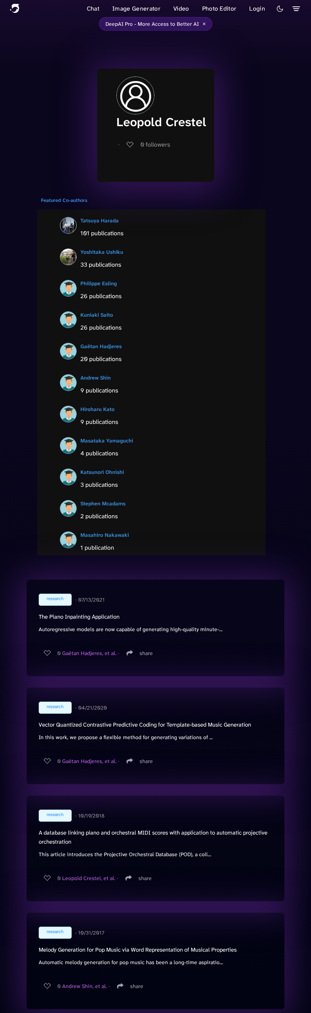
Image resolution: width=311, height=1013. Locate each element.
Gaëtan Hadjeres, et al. (89, 653)
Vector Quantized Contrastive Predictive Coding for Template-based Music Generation (145, 724)
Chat (93, 9)
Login (257, 9)
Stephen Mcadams (103, 503)
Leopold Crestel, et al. (88, 878)
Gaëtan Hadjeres (101, 346)
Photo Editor (219, 9)
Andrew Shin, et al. (84, 986)
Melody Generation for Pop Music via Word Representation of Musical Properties (138, 950)
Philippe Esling (98, 283)
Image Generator (136, 9)
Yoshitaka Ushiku (101, 252)
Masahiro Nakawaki (104, 535)
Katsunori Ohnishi (102, 472)
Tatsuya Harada (99, 220)
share (146, 653)
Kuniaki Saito (96, 314)
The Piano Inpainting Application (79, 617)
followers (155, 145)
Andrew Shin (95, 377)
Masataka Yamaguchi (106, 440)
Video (181, 9)
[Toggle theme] (280, 9)
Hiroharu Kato (97, 409)
